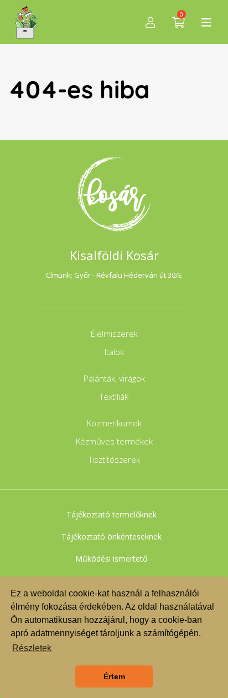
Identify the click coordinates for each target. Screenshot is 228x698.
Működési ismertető (111, 558)
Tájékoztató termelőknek (111, 514)
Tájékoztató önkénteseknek (111, 536)
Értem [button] (114, 676)
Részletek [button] (31, 648)
